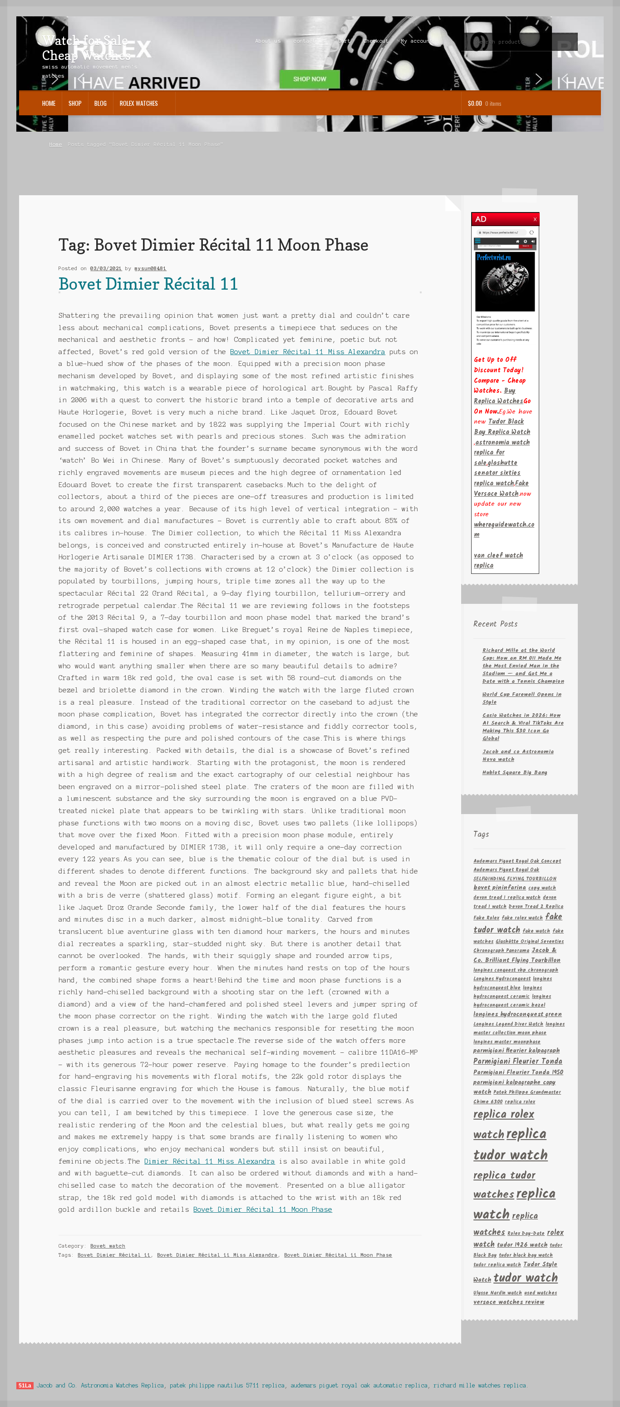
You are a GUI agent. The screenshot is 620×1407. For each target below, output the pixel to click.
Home (48, 103)
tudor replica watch (497, 1265)
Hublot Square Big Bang (514, 772)
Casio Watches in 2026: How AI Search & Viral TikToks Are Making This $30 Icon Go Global (523, 727)
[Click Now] (505, 286)
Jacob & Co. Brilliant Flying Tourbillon (517, 955)
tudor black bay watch (526, 1255)
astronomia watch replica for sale (502, 453)
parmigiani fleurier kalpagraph (516, 1051)
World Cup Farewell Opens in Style (521, 698)
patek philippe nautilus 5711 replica (227, 1385)
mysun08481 (151, 268)
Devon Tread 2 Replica (536, 907)
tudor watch (525, 1278)
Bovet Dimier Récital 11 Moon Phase (262, 1209)
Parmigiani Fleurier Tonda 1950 (518, 1072)
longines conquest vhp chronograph (515, 970)
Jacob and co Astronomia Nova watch (518, 755)
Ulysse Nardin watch (497, 1293)
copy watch (542, 888)
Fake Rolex (486, 918)
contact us (309, 41)
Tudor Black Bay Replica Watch (502, 427)
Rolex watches (139, 103)
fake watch (536, 931)
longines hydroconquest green (517, 1014)
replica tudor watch (510, 1145)
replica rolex (520, 1102)
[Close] (535, 216)
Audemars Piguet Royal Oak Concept (517, 861)
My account (417, 41)
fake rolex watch (522, 918)
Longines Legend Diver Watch (508, 1024)
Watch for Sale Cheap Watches (86, 48)
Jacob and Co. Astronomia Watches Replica (100, 1385)
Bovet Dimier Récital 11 (148, 283)
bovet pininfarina (499, 888)
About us (268, 41)
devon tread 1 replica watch (507, 898)
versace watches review (508, 1302)
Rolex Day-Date (526, 1234)
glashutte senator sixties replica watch (497, 473)
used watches (540, 1293)
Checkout (376, 41)
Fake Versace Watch (501, 489)
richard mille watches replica (480, 1385)
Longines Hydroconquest (502, 979)
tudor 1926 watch (522, 1245)
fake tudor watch (517, 924)
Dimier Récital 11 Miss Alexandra (209, 1161)
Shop (75, 103)
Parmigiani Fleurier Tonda (517, 1061)
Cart (344, 41)
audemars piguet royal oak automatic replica (359, 1385)
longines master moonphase (507, 1042)
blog (100, 103)
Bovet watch (107, 1246)
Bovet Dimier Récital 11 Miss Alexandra (307, 351)
